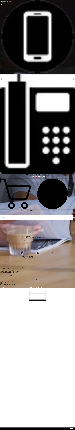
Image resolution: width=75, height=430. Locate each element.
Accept (71, 428)
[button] (74, 210)
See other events (26, 240)
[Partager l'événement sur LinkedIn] (22, 267)
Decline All (67, 428)
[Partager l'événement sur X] (20, 267)
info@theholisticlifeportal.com (11, 281)
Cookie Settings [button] (63, 428)
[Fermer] (74, 428)
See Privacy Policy (31, 428)
